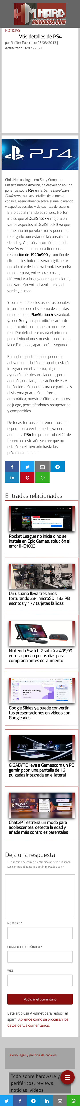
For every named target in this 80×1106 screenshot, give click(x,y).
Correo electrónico (24, 947)
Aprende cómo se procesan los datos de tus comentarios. (37, 1022)
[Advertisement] (40, 93)
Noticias (12, 30)
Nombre (14, 923)
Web (10, 970)
